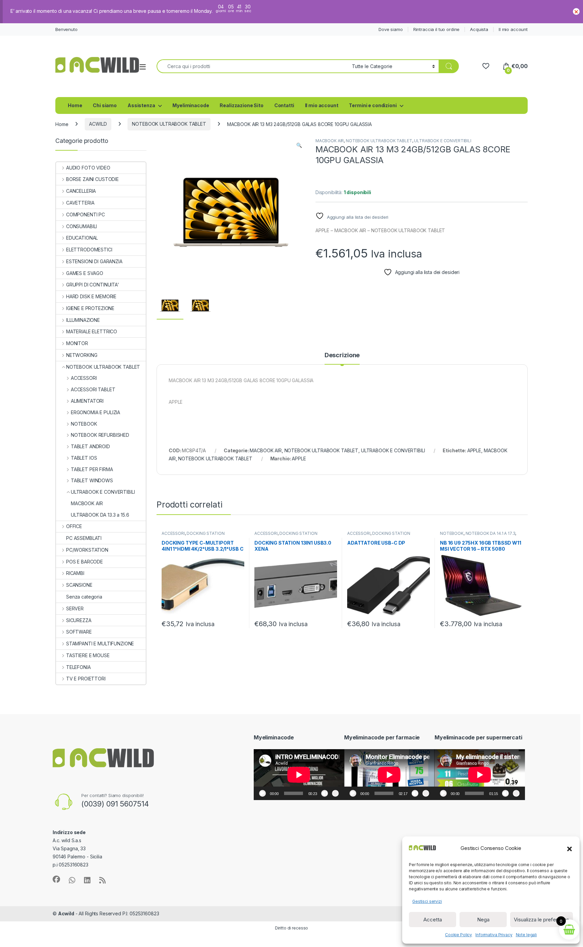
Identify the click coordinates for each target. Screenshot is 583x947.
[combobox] (252, 66)
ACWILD (98, 124)
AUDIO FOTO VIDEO (88, 168)
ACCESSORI (173, 533)
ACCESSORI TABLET (93, 389)
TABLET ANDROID (90, 446)
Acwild (66, 913)
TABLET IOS (84, 458)
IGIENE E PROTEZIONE (90, 308)
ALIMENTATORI (87, 401)
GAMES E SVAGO (84, 273)
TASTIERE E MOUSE (88, 655)
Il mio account (513, 29)
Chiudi (576, 11)
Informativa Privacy (493, 934)
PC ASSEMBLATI (84, 538)
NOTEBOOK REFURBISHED (100, 435)
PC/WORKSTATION (87, 550)
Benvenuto (66, 29)
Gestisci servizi (427, 901)
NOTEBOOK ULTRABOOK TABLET (169, 124)
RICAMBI (75, 573)
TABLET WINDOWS (92, 480)
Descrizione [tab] (342, 355)
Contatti (284, 105)
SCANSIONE (79, 585)
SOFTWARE (79, 632)
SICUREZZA (78, 620)
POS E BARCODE (84, 561)
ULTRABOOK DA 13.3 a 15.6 (100, 515)
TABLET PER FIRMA (92, 469)
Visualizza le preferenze (541, 919)
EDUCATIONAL (82, 238)
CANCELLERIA (81, 191)
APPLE (474, 450)
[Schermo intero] (335, 793)
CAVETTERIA (80, 203)
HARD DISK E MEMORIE (91, 296)
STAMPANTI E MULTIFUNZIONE (100, 643)
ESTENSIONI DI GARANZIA (94, 261)
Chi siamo (105, 105)
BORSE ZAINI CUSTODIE (92, 179)
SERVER (75, 608)
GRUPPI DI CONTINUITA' (92, 284)
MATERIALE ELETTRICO (91, 331)
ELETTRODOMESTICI (89, 249)
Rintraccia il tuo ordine (436, 29)
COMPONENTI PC (85, 214)
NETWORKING (81, 355)
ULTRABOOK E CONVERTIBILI (442, 140)
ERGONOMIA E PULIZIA (95, 412)
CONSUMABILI (81, 226)
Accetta (432, 919)
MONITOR (77, 343)
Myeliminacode (190, 105)
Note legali (526, 934)
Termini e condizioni (372, 105)
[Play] (262, 793)
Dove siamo (391, 29)
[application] (299, 774)
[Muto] (324, 793)
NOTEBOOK (452, 533)
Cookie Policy (458, 934)
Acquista (479, 29)
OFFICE (74, 526)
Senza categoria (84, 597)
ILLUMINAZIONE (83, 320)
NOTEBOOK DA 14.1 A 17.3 (491, 533)
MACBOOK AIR (329, 140)
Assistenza (141, 105)
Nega (483, 919)
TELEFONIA (78, 667)
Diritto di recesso (291, 927)
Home (75, 105)
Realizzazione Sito (241, 105)
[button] (569, 848)
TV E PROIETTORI (86, 678)
